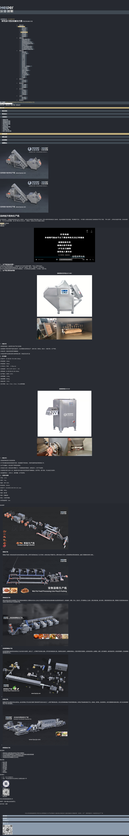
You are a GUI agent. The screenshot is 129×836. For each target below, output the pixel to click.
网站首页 (21, 25)
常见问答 (24, 81)
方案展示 (24, 30)
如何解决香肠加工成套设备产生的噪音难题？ (13, 755)
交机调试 (24, 86)
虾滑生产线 (21, 102)
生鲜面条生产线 (6, 126)
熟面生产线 (5, 128)
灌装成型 (24, 33)
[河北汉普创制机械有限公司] (6, 12)
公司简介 (24, 90)
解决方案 (21, 26)
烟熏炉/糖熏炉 (25, 70)
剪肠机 (23, 56)
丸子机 (23, 76)
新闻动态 (21, 78)
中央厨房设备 (25, 74)
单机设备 (21, 50)
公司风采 (24, 94)
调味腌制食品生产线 (27, 42)
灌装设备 (24, 52)
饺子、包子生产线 (7, 131)
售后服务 (24, 87)
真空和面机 (24, 73)
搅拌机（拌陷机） (26, 66)
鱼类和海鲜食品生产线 (27, 43)
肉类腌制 (24, 35)
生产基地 (24, 91)
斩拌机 (23, 64)
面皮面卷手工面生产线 (27, 49)
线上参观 (24, 98)
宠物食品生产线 (25, 40)
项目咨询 (24, 28)
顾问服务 (21, 83)
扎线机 (23, 54)
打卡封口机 (24, 53)
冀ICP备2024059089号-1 (9, 801)
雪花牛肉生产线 (6, 124)
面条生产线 (24, 45)
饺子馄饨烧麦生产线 (27, 46)
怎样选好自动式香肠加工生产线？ (11, 757)
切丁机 (23, 59)
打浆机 (23, 77)
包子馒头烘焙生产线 (27, 47)
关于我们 (21, 88)
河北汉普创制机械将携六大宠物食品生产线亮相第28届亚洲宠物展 (18, 754)
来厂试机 (24, 84)
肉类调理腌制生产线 (29, 102)
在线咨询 (2, 223)
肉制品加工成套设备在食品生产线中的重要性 (13, 753)
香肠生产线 (8, 102)
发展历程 (24, 93)
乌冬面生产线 (6, 129)
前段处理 (24, 32)
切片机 (23, 60)
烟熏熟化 (24, 36)
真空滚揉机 (24, 67)
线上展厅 (24, 97)
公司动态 (24, 80)
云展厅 (21, 95)
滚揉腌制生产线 (6, 122)
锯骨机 (23, 61)
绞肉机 (23, 63)
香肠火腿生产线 (25, 39)
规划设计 (24, 29)
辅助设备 (24, 71)
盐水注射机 (24, 69)
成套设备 (21, 37)
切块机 (23, 57)
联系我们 (21, 100)
